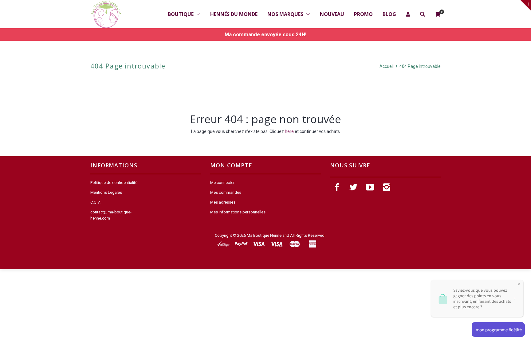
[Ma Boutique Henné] (105, 14)
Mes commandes (225, 192)
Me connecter (222, 182)
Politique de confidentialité (113, 182)
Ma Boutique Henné (264, 235)
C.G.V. (95, 202)
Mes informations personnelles (238, 212)
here (289, 131)
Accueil (387, 66)
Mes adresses (222, 202)
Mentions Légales (106, 192)
